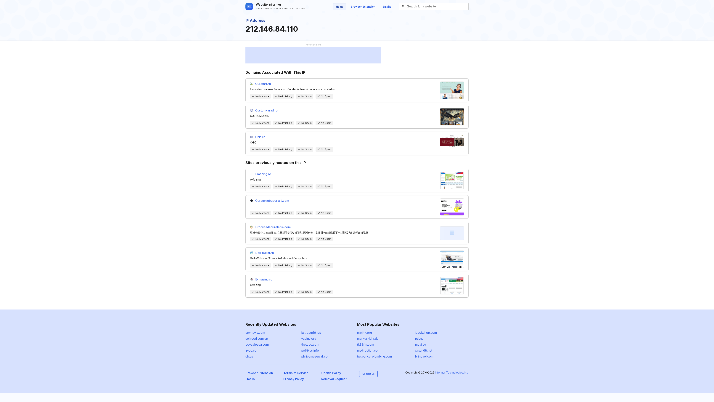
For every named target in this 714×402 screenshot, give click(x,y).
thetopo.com (310, 344)
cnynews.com (255, 332)
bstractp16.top (311, 332)
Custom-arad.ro (266, 110)
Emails (387, 6)
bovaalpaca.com (257, 344)
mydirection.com (368, 350)
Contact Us (368, 373)
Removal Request (334, 379)
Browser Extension (363, 6)
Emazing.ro (263, 174)
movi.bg (420, 344)
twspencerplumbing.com (374, 356)
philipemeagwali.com (315, 356)
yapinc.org (308, 338)
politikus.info (310, 350)
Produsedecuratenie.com (273, 227)
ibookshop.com (426, 332)
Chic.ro (260, 137)
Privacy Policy (293, 379)
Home (339, 6)
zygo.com (252, 350)
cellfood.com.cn (256, 338)
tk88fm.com (365, 344)
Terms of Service (295, 373)
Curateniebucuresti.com (272, 200)
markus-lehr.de (367, 338)
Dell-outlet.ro (264, 253)
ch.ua (249, 356)
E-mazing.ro (263, 279)
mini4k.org (364, 332)
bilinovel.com (424, 356)
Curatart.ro (263, 84)
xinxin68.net (423, 350)
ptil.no (419, 338)
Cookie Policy (331, 373)
